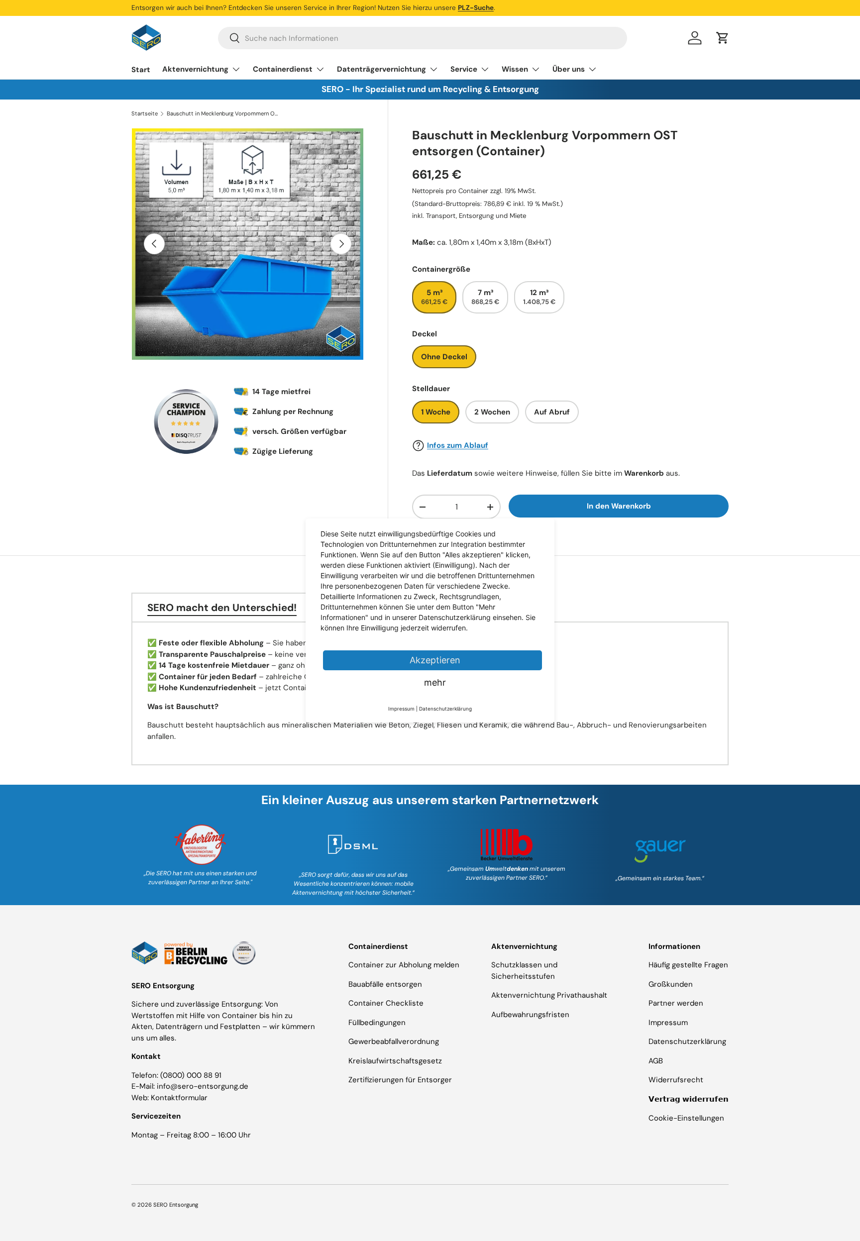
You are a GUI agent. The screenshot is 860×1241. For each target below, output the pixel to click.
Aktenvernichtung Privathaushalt (549, 995)
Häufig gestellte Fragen (688, 965)
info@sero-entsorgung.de (202, 1086)
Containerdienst (283, 69)
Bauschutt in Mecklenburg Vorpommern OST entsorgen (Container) (223, 113)
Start (140, 70)
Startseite (144, 113)
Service (463, 69)
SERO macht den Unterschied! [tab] (222, 607)
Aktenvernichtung (195, 69)
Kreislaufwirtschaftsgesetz (395, 1061)
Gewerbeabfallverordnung (393, 1041)
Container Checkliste (386, 1003)
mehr (435, 682)
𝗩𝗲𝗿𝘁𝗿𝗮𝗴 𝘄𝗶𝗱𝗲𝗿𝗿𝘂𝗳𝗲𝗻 (688, 1099)
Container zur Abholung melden (403, 965)
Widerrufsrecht (675, 1080)
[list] (247, 244)
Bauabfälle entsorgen (385, 984)
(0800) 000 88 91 (190, 1075)
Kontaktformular (179, 1098)
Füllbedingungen (377, 1023)
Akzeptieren (435, 660)
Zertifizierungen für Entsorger (400, 1080)
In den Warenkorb (619, 506)
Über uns (568, 69)
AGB (655, 1061)
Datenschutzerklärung (687, 1041)
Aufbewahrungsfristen (530, 1015)
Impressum (668, 1023)
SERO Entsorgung (175, 1204)
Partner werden (675, 1003)
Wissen (515, 69)
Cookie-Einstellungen (686, 1118)
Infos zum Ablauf (457, 445)
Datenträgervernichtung (381, 69)
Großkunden (670, 984)
